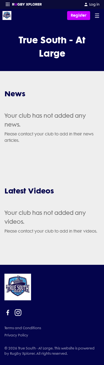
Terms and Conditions (22, 328)
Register (79, 15)
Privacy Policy (16, 335)
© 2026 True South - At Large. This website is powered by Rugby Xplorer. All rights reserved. (49, 351)
